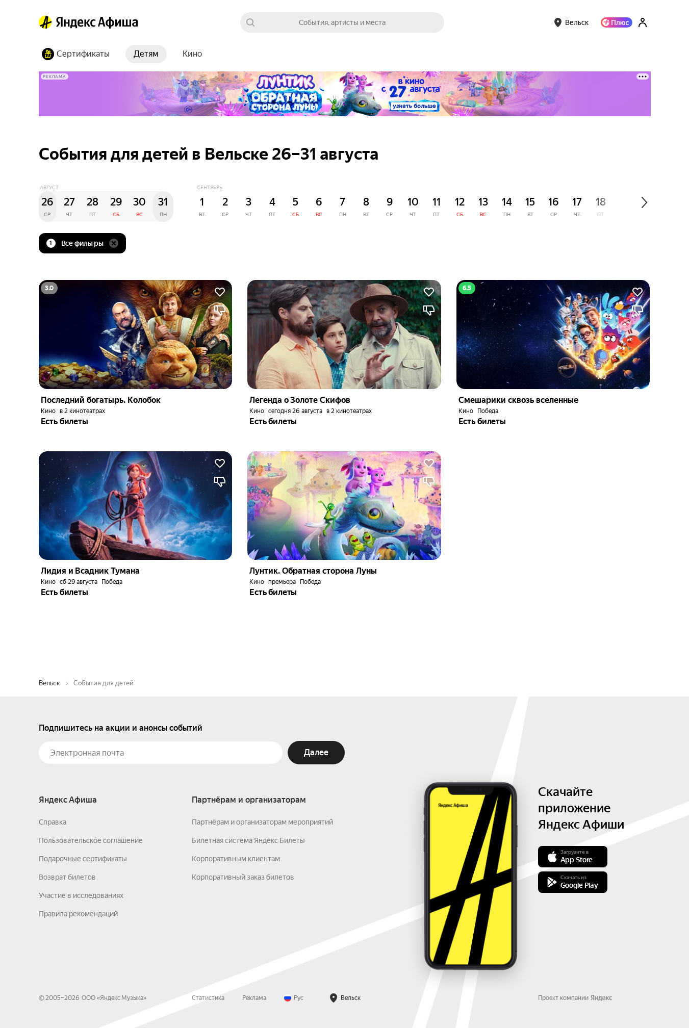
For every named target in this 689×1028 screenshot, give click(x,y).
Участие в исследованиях (81, 895)
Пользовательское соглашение (91, 840)
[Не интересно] (220, 310)
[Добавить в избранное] (220, 292)
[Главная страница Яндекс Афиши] (45, 22)
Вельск (49, 683)
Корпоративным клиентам (236, 859)
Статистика (208, 997)
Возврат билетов (67, 877)
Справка (52, 822)
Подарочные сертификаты (83, 859)
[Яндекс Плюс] (616, 22)
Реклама (254, 997)
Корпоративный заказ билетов (243, 877)
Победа (487, 411)
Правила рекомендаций (78, 914)
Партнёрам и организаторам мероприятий (262, 822)
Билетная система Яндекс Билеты (248, 840)
